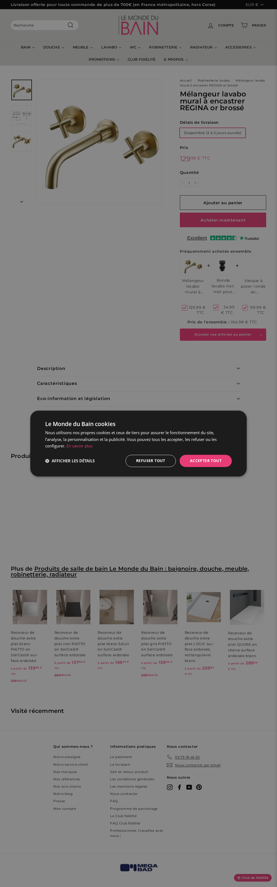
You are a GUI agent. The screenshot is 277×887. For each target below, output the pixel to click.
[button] (70, 461)
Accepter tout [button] (206, 460)
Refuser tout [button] (150, 460)
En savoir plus (80, 446)
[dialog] (138, 443)
